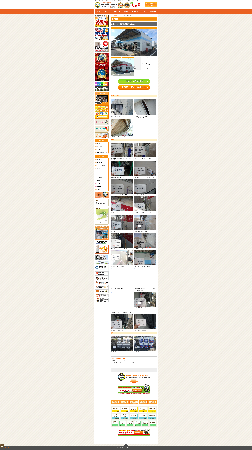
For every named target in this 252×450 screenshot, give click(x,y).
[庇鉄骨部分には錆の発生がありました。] (122, 127)
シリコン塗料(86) (100, 174)
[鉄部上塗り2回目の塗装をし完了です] (122, 321)
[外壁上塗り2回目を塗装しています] (122, 257)
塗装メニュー (117, 11)
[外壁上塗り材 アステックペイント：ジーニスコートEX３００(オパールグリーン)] (145, 343)
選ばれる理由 (135, 11)
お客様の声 (144, 11)
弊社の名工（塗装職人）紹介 (102, 152)
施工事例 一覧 (133, 370)
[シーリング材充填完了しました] (145, 186)
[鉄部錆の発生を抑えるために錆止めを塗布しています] (122, 302)
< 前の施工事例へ (127, 370)
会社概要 (98, 143)
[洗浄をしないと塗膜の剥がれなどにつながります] (145, 150)
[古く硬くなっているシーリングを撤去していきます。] (145, 168)
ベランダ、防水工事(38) (101, 165)
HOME (99, 11)
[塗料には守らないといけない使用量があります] (122, 240)
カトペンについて (108, 11)
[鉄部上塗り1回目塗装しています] (145, 299)
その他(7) (98, 189)
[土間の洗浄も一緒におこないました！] (122, 168)
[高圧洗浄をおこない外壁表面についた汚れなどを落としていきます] (122, 150)
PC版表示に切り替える (8, 447)
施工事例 (126, 11)
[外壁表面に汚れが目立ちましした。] (122, 107)
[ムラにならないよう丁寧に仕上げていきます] (145, 257)
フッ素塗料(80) (99, 177)
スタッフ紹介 (99, 146)
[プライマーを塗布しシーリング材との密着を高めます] (122, 186)
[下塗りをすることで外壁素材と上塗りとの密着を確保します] (145, 203)
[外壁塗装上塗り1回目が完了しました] (145, 240)
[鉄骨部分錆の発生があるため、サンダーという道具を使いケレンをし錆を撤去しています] (145, 278)
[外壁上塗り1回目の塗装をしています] (145, 222)
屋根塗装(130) (99, 162)
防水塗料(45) (99, 180)
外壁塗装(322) (99, 159)
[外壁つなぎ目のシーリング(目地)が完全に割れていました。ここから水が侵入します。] (145, 107)
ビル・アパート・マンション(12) (102, 169)
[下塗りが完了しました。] (122, 222)
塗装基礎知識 (153, 11)
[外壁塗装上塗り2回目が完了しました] (122, 278)
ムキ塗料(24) (99, 183)
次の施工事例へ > (140, 370)
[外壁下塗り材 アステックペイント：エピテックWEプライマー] (122, 343)
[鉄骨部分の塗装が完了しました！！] (145, 321)
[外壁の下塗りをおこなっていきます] (122, 203)
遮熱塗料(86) (99, 186)
